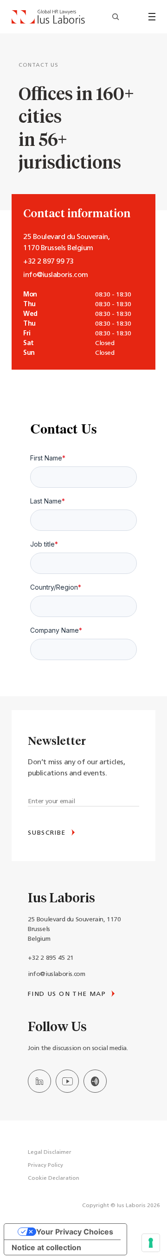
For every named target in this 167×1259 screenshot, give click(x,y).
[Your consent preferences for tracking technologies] (151, 1243)
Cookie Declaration (53, 1178)
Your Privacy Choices (74, 1231)
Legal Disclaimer (49, 1152)
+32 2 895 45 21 (51, 958)
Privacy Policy (45, 1165)
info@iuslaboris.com (56, 974)
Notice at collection (46, 1247)
